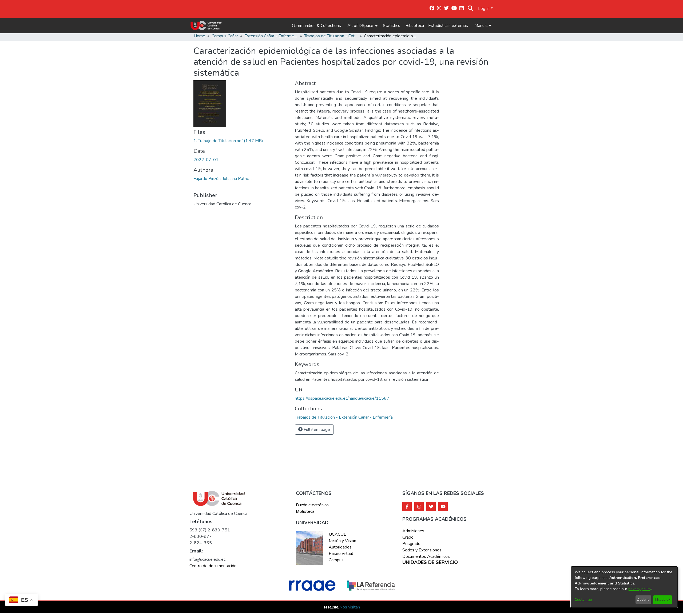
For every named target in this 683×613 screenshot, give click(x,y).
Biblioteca (415, 26)
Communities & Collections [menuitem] (316, 26)
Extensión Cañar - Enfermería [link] (271, 36)
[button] (470, 8)
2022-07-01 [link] (206, 160)
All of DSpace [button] (360, 26)
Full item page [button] (316, 429)
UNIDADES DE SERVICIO (430, 563)
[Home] (206, 25)
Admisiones (413, 531)
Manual (481, 26)
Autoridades (340, 547)
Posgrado (411, 544)
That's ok (662, 599)
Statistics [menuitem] (391, 26)
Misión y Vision (342, 541)
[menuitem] (362, 25)
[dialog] (624, 587)
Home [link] (199, 36)
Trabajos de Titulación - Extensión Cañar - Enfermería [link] (331, 36)
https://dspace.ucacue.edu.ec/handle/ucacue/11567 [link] (342, 398)
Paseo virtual (341, 553)
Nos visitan (349, 607)
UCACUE (337, 534)
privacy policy (639, 588)
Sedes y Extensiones (422, 550)
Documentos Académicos (426, 556)
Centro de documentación (212, 566)
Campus (336, 560)
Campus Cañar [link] (225, 36)
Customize (583, 599)
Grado (408, 537)
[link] (228, 141)
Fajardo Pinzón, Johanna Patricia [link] (222, 179)
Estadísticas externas (448, 26)
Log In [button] (484, 8)
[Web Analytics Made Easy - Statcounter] (331, 607)
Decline (643, 599)
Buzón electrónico (312, 505)
